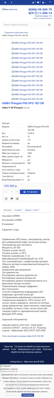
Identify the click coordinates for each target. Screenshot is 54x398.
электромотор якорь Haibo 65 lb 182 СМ (25, 336)
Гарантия (8, 346)
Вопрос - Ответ (32, 210)
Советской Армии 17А (43, 16)
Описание (7, 210)
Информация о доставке (29, 349)
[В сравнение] (17, 198)
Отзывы (18, 210)
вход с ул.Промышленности (43, 18)
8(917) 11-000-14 (40, 13)
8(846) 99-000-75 (40, 9)
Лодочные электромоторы (16, 32)
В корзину (32, 192)
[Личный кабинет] (44, 2)
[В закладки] (12, 198)
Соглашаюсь (28, 395)
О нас (13, 349)
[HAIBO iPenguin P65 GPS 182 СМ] (27, 42)
